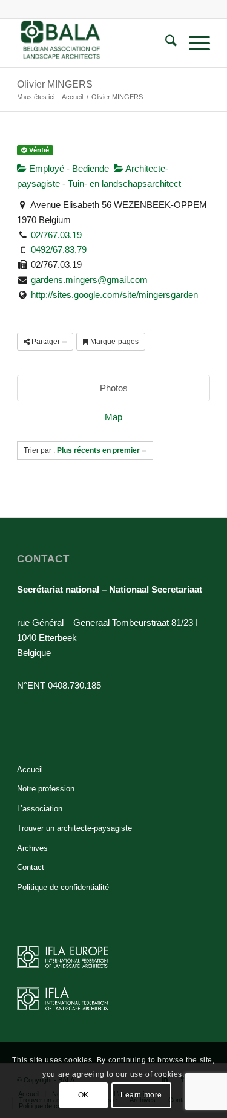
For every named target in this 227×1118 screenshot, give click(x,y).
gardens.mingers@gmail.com (89, 280)
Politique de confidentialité (63, 887)
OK (83, 1095)
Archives (32, 848)
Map (113, 417)
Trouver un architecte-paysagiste (74, 828)
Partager (46, 341)
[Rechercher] (165, 43)
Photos (114, 388)
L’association (39, 808)
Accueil (30, 769)
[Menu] (193, 43)
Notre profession (45, 788)
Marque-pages (113, 341)
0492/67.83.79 (59, 249)
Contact (30, 867)
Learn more (141, 1095)
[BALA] (94, 43)
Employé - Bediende (68, 168)
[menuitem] (165, 43)
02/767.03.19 (56, 235)
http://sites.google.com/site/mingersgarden (114, 295)
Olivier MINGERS (55, 84)
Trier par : (82, 450)
